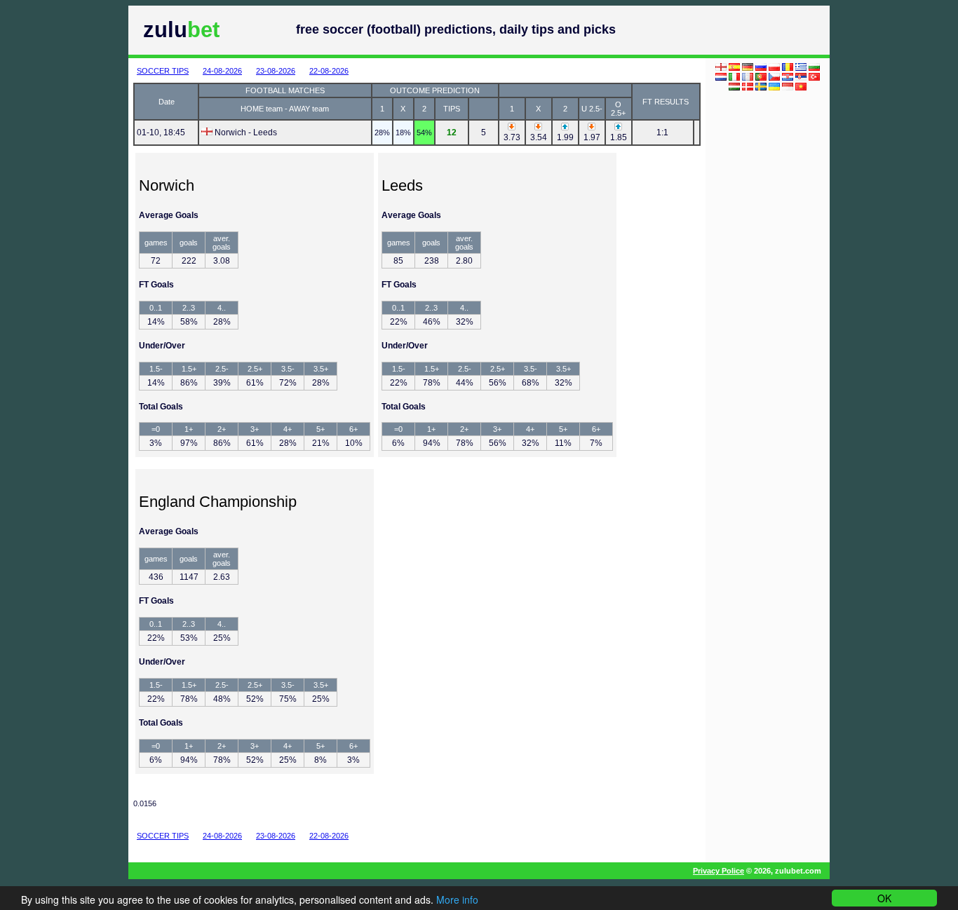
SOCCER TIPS (163, 71)
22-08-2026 (329, 71)
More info (457, 899)
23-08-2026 (275, 71)
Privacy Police (718, 871)
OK (884, 898)
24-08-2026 (222, 71)
